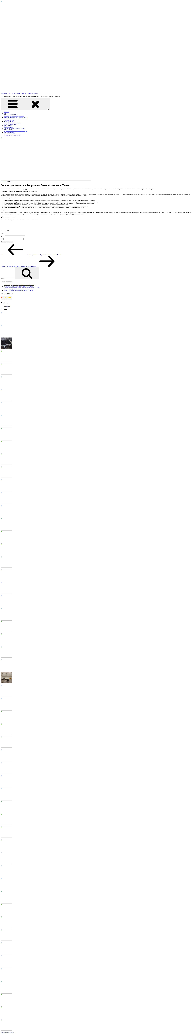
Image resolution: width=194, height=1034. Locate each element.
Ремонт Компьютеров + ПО (11, 114)
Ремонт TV (6, 113)
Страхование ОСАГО (9, 133)
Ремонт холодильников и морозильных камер (15, 118)
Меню (48, 109)
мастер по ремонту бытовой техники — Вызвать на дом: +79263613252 (19, 93)
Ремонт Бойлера (8, 125)
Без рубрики (7, 306)
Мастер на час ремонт (9, 121)
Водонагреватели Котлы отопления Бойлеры (15, 131)
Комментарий (5, 230)
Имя (2, 233)
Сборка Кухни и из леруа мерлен (12, 122)
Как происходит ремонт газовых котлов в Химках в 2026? (19, 289)
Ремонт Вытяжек (8, 129)
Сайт (2, 239)
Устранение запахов (9, 132)
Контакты (6, 112)
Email (2, 236)
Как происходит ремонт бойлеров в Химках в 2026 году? (18, 286)
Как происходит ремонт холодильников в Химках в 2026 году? (20, 285)
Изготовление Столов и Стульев (12, 135)
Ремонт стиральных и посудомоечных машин (15, 117)
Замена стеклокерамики (10, 124)
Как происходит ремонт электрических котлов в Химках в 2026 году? (22, 287)
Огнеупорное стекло (9, 120)
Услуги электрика (8, 127)
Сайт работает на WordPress (8, 1032)
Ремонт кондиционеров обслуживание (14, 116)
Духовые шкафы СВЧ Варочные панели (14, 128)
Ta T (11, 181)
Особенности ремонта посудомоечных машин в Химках (18, 290)
